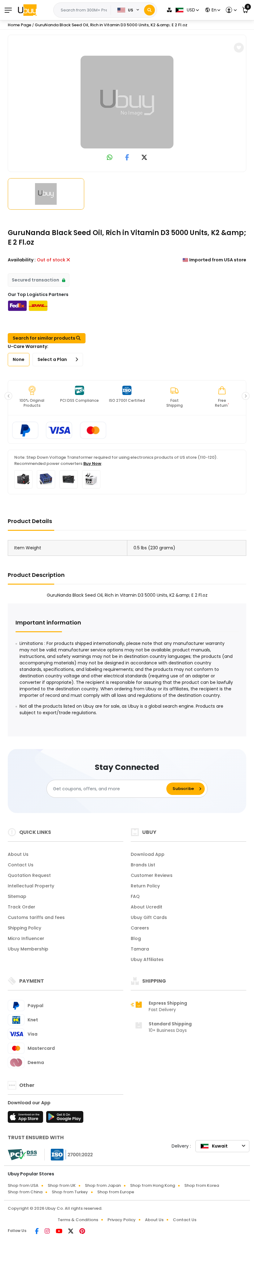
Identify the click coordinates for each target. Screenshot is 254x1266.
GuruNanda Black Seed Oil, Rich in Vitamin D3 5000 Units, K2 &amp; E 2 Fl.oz (111, 25)
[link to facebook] (127, 157)
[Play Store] (64, 1119)
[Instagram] (47, 1232)
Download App (147, 854)
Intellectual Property (31, 886)
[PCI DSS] (22, 1154)
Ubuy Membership (28, 949)
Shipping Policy (24, 928)
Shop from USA (23, 1185)
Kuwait (220, 1146)
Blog (136, 938)
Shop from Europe (115, 1192)
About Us (18, 854)
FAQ (135, 896)
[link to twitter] (144, 157)
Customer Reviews (152, 875)
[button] (230, 10)
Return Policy (145, 886)
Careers (140, 928)
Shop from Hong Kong (152, 1185)
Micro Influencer (26, 938)
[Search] (149, 10)
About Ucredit (146, 907)
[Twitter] (71, 1232)
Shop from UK (62, 1185)
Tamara (140, 949)
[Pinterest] (82, 1232)
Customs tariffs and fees (36, 917)
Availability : (22, 260)
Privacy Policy (121, 1220)
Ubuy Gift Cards (149, 917)
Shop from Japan (103, 1185)
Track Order (21, 907)
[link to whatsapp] (109, 157)
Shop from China (25, 1192)
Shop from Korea (201, 1185)
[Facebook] (37, 1232)
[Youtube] (59, 1232)
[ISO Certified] (68, 1154)
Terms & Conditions (78, 1220)
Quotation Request (29, 875)
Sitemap (17, 896)
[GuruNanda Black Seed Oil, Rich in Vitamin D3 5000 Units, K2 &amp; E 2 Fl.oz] (127, 102)
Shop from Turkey (70, 1192)
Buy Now (92, 463)
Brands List (143, 865)
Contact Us (20, 865)
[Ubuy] (27, 10)
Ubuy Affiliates (147, 959)
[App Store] (26, 1119)
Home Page (19, 25)
